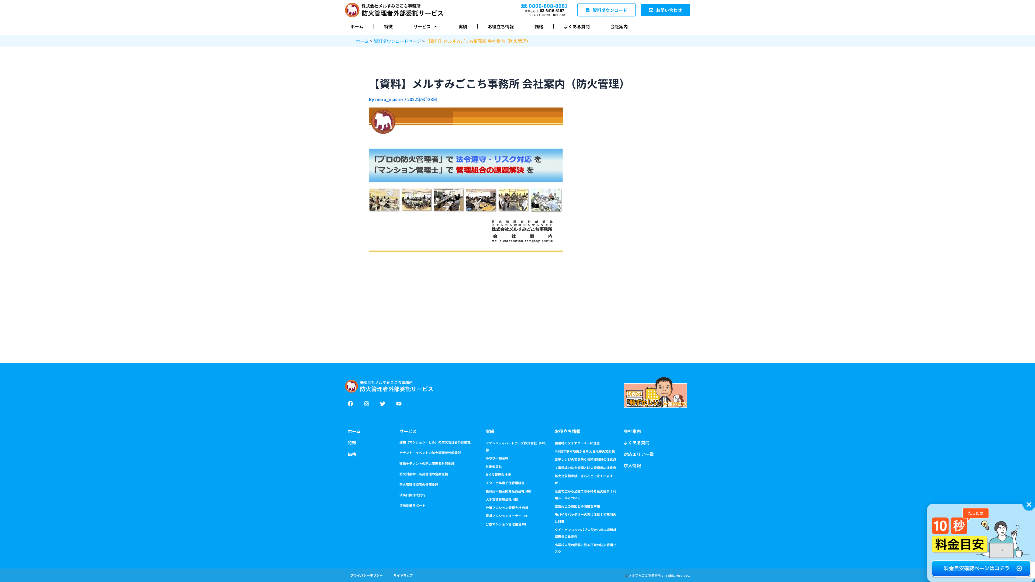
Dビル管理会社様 (498, 474)
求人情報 (632, 465)
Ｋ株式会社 (494, 466)
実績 (462, 26)
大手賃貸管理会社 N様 (502, 499)
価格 (538, 26)
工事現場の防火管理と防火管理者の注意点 (585, 467)
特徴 (388, 26)
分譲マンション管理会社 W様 (507, 507)
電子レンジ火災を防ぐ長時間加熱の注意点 (585, 459)
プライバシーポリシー (366, 575)
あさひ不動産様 (497, 458)
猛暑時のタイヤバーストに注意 (577, 443)
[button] (1029, 504)
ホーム (356, 26)
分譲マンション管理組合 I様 (506, 524)
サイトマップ (403, 575)
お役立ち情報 (501, 26)
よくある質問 (577, 26)
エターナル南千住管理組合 (505, 482)
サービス (422, 26)
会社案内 (619, 26)
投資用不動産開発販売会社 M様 (508, 491)
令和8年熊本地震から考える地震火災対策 (585, 451)
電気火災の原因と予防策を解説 (577, 506)
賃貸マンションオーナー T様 (506, 515)
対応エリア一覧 (639, 454)
